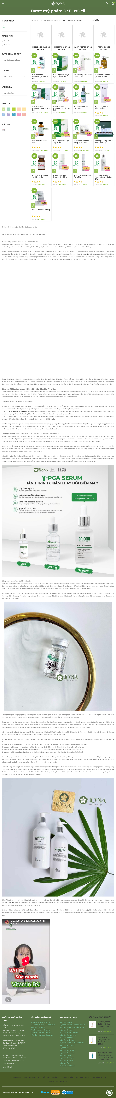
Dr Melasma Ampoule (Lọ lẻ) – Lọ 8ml (103, 76)
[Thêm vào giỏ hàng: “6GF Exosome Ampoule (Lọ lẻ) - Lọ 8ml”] (54, 102)
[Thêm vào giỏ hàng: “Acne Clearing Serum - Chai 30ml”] (75, 102)
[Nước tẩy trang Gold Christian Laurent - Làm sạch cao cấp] (92, 1027)
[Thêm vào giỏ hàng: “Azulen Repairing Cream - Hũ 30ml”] (54, 171)
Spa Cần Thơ (9, 902)
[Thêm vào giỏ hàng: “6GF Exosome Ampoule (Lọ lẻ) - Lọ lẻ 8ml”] (33, 70)
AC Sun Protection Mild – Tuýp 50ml (102, 107)
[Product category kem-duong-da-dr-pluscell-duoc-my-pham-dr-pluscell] (62, 38)
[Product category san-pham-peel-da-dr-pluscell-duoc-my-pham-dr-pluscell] (83, 38)
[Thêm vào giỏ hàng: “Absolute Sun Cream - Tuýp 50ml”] (75, 171)
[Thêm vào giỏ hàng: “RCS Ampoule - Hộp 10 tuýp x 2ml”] (54, 136)
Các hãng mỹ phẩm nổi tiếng (50, 20)
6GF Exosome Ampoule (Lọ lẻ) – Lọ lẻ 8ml (41, 77)
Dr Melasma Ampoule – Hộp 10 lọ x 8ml (83, 142)
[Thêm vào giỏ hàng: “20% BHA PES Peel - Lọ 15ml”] (33, 136)
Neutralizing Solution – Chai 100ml (83, 76)
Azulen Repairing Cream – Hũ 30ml (60, 176)
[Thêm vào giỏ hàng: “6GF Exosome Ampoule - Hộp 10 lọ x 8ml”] (33, 102)
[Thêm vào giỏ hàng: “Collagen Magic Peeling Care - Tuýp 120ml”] (96, 171)
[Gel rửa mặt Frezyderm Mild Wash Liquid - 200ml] (92, 1042)
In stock (7, 45)
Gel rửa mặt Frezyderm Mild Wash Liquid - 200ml (104, 1040)
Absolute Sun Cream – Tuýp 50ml (83, 176)
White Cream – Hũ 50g (41, 210)
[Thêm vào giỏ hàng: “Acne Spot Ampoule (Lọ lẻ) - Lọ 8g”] (33, 171)
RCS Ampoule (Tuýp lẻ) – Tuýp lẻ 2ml (61, 76)
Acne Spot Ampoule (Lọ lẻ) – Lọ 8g (40, 176)
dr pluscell (84, 254)
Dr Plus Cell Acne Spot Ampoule (14, 411)
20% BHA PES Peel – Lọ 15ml (40, 142)
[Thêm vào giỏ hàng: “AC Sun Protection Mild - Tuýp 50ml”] (96, 102)
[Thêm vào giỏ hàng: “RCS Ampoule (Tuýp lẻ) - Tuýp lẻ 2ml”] (54, 70)
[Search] (107, 3)
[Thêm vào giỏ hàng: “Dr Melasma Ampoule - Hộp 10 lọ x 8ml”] (75, 136)
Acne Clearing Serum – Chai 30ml (82, 107)
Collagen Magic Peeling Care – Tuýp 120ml (103, 177)
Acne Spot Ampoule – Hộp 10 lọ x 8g (104, 142)
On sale (7, 41)
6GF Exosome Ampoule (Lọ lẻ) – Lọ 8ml (61, 108)
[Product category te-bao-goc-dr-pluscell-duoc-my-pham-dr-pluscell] (104, 38)
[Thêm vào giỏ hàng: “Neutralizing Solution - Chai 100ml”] (75, 70)
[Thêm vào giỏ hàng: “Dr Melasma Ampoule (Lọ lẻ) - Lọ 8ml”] (96, 70)
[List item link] (14, 1063)
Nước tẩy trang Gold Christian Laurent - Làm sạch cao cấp (106, 1025)
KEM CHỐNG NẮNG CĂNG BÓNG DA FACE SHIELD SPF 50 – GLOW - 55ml (106, 1056)
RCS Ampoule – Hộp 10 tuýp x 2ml (62, 142)
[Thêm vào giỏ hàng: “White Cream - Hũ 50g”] (33, 205)
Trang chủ (34, 20)
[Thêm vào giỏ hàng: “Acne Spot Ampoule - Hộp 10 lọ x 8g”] (96, 136)
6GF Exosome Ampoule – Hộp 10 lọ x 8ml (41, 108)
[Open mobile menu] (3, 3)
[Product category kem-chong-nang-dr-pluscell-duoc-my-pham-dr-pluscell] (41, 38)
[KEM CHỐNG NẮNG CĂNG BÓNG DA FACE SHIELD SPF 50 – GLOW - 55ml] (92, 1058)
